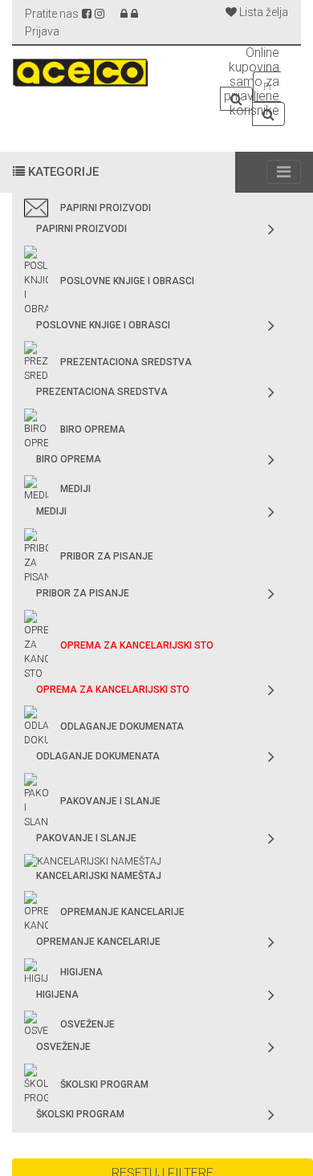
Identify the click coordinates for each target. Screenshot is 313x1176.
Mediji (75, 488)
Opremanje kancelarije (122, 912)
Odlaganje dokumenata (122, 726)
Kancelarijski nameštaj (98, 875)
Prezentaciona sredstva (126, 362)
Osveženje (87, 1024)
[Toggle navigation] (283, 172)
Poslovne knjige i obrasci (127, 281)
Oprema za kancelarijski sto (136, 645)
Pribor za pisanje (106, 556)
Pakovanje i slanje (110, 801)
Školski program (104, 1084)
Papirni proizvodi (105, 208)
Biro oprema (92, 429)
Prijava (42, 31)
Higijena (81, 972)
